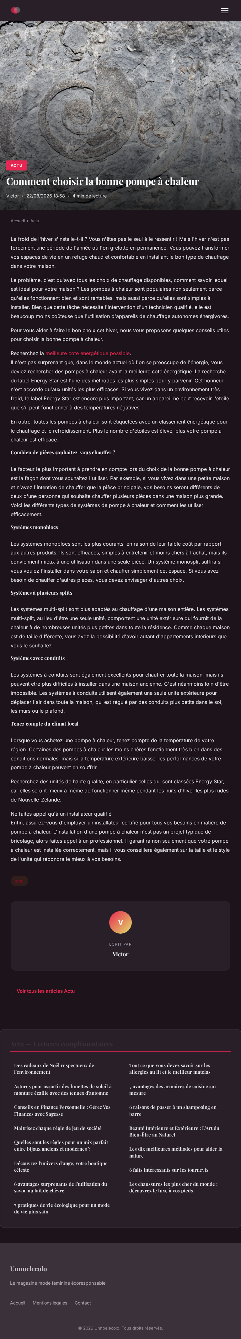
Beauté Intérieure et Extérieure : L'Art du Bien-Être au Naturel (174, 1131)
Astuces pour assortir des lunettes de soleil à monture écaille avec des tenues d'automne (63, 1089)
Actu (17, 165)
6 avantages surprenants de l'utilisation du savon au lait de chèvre (60, 1187)
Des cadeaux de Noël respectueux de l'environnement (54, 1068)
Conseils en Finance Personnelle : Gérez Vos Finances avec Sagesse (62, 1110)
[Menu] (224, 11)
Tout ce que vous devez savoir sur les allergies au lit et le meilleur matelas (170, 1068)
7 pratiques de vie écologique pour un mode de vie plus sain (62, 1208)
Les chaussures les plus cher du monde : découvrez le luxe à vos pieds (173, 1187)
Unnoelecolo (28, 1268)
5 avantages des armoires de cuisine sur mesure (173, 1089)
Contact (83, 1302)
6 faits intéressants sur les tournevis (168, 1170)
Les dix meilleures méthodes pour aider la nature (175, 1152)
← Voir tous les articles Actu (43, 991)
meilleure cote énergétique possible (88, 353)
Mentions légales (50, 1302)
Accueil (18, 220)
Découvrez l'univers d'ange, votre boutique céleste (61, 1166)
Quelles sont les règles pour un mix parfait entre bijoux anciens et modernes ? (61, 1145)
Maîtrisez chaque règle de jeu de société (58, 1128)
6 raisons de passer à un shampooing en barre (173, 1110)
